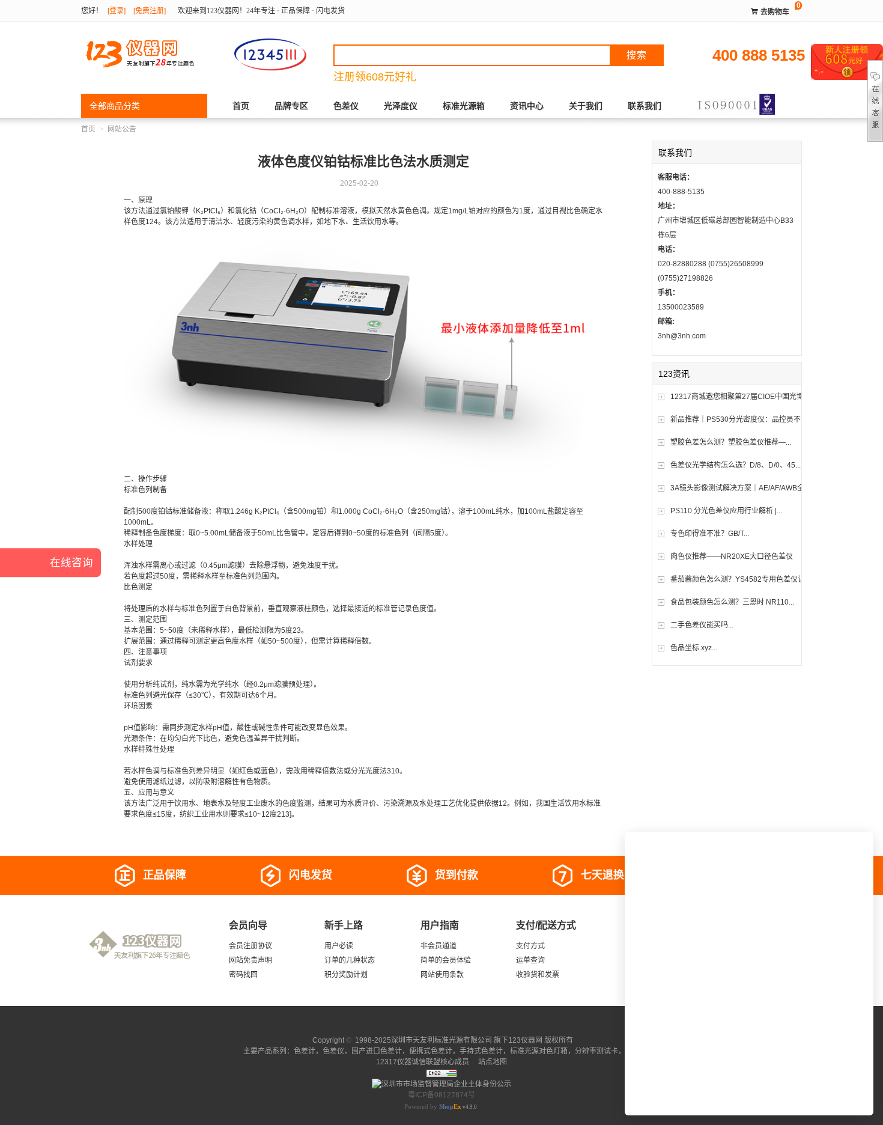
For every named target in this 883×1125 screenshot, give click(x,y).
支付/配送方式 (546, 925)
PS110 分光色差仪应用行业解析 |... (726, 511)
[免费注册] (149, 11)
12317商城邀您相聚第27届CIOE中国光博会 (740, 396)
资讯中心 (527, 106)
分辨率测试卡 (596, 1051)
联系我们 (644, 106)
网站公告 (122, 129)
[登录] (117, 11)
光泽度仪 (400, 106)
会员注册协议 (250, 946)
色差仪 (346, 106)
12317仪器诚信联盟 (408, 1062)
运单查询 (530, 960)
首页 (240, 106)
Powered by (432, 1106)
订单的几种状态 (349, 960)
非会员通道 (438, 946)
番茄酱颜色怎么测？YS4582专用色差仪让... (740, 579)
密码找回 (243, 975)
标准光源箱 (464, 106)
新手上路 (343, 925)
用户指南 (439, 925)
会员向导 (248, 925)
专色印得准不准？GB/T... (709, 533)
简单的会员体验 (445, 960)
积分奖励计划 (346, 975)
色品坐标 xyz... (693, 648)
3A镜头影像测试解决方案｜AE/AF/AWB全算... (743, 488)
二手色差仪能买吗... (701, 625)
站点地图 (491, 1062)
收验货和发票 (537, 975)
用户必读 (338, 946)
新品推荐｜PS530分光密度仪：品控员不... (738, 419)
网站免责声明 (250, 960)
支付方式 (530, 946)
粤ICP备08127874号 (441, 1095)
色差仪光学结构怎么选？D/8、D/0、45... (735, 465)
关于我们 (585, 106)
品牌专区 (291, 106)
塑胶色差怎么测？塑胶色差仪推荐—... (730, 442)
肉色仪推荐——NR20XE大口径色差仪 (731, 556)
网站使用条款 (442, 975)
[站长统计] (441, 1073)
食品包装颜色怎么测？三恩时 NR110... (732, 602)
